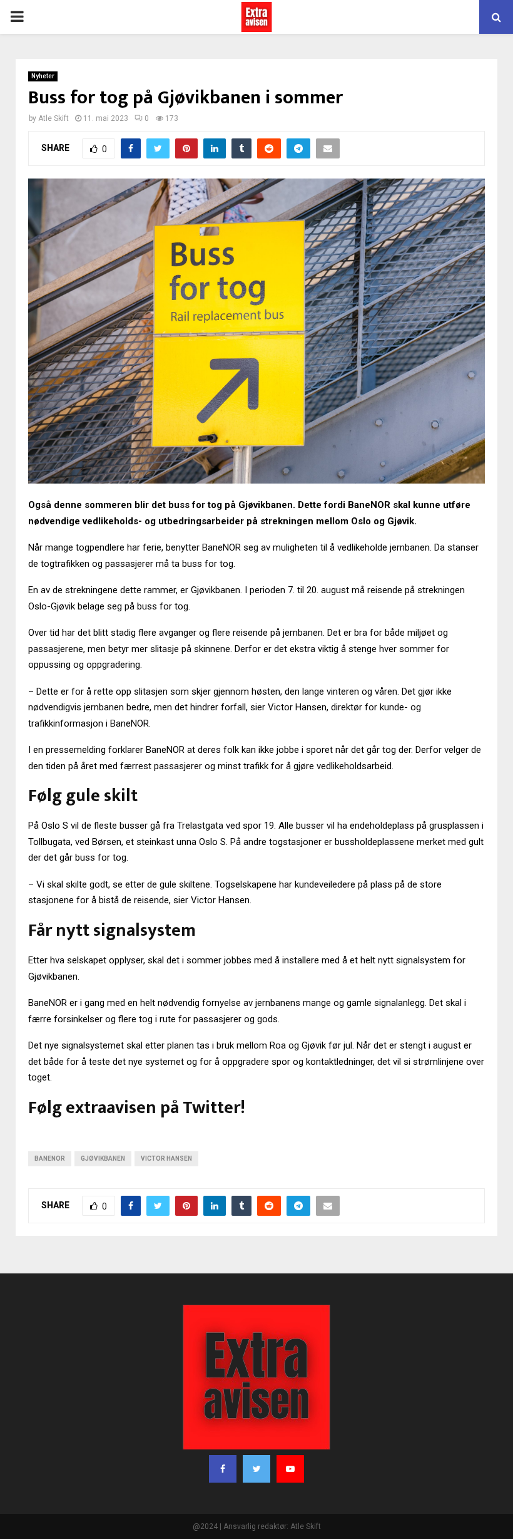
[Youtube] (290, 1469)
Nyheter (42, 76)
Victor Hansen (166, 1158)
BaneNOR (49, 1158)
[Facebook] (222, 1469)
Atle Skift (53, 118)
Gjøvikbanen (103, 1158)
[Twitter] (256, 1469)
